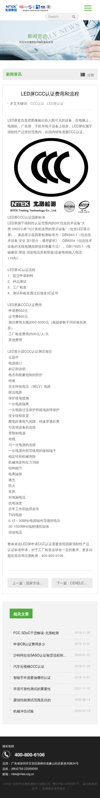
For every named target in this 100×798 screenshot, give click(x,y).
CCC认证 (37, 103)
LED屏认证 (55, 103)
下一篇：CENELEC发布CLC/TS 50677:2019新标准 (74, 582)
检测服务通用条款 (54, 788)
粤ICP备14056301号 (66, 783)
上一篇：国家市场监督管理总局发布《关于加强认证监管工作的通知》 (30, 582)
